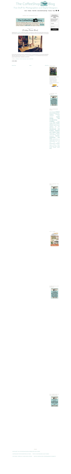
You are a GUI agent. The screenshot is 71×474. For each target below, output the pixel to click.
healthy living (52, 140)
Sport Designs (57, 127)
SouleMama (19, 32)
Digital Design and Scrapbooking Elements (45, 456)
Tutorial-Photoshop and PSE (55, 137)
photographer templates (55, 143)
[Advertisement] (55, 48)
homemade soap (57, 140)
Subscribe (55, 29)
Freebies (29, 10)
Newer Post (14, 65)
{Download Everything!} (42, 10)
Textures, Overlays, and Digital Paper (22, 456)
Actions (58, 112)
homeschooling (52, 141)
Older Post (47, 65)
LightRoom (51, 124)
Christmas (57, 114)
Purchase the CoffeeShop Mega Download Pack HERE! (26, 451)
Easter (58, 121)
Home (25, 10)
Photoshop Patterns (53, 125)
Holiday (51, 123)
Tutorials (50, 10)
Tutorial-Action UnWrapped (55, 133)
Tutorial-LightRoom (53, 134)
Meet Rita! (34, 10)
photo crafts (57, 141)
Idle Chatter (56, 123)
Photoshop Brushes (57, 124)
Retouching (51, 127)
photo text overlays (55, 142)
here (26, 55)
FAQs (54, 10)
